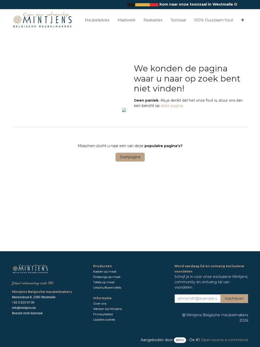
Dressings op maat (107, 277)
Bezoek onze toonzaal (27, 313)
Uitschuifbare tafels (107, 287)
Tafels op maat (104, 282)
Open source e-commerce (224, 340)
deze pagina (172, 105)
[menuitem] (97, 20)
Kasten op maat (105, 271)
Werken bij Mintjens (107, 309)
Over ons (100, 303)
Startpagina (130, 157)
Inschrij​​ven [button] (234, 298)
